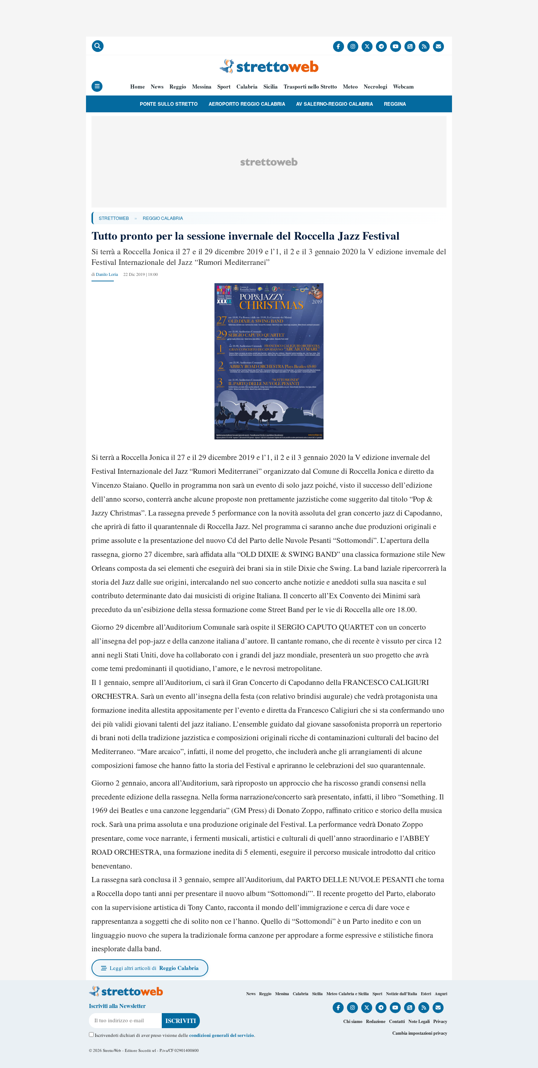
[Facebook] (338, 46)
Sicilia (271, 86)
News (157, 86)
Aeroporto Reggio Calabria (247, 103)
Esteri (426, 994)
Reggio (177, 86)
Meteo (350, 86)
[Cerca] (98, 46)
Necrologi (375, 86)
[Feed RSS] (424, 46)
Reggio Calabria (163, 218)
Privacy (440, 1021)
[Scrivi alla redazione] (438, 46)
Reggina (395, 103)
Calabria (247, 86)
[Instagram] (352, 46)
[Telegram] (381, 46)
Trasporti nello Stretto (310, 86)
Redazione (375, 1021)
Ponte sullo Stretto (169, 103)
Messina (202, 86)
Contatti (397, 1021)
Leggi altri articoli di (154, 968)
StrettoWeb (114, 218)
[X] (367, 46)
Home (137, 86)
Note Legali (419, 1021)
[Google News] (409, 46)
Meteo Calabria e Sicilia (347, 994)
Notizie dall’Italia (401, 994)
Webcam (403, 86)
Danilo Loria (107, 274)
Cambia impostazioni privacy (419, 1033)
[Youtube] (395, 46)
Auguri (441, 994)
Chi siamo (352, 1021)
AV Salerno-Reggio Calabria (334, 103)
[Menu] (96, 86)
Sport (224, 86)
